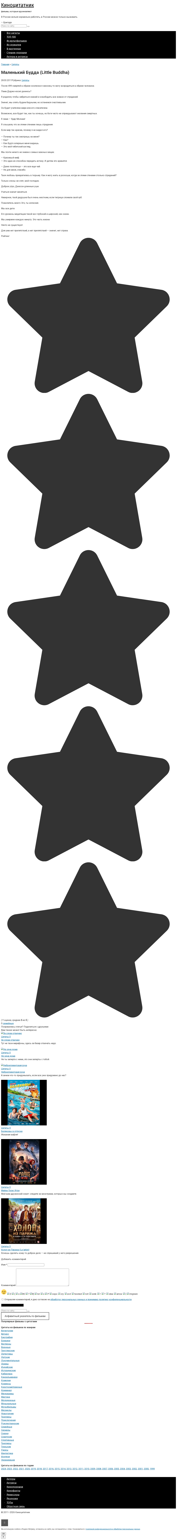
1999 (152, 1468)
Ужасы (4, 1450)
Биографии (7, 1337)
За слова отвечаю (10, 1040)
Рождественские (10, 1423)
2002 (134, 1468)
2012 (74, 1468)
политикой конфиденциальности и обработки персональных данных (113, 1529)
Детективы (7, 1354)
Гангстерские (8, 1350)
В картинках (14, 48)
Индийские (7, 1367)
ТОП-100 (11, 36)
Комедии (6, 1380)
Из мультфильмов (17, 40)
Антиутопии (7, 1330)
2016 (51, 1468)
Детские (5, 1357)
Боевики (5, 1340)
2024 (3, 1468)
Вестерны (6, 1344)
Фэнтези (5, 1456)
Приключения (8, 1420)
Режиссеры (13, 1494)
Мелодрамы (7, 1393)
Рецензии (12, 1498)
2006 (110, 1468)
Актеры (11, 1478)
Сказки (4, 1433)
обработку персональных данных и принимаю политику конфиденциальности (91, 1299)
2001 (140, 1468)
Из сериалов (14, 44)
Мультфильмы (8, 1407)
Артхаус (5, 1334)
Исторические (8, 1370)
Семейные (6, 1427)
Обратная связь (16, 1506)
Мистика (5, 1397)
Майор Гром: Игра (10, 1190)
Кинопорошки (15, 1486)
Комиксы (6, 1383)
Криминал (6, 1390)
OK (3, 1534)
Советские (6, 1436)
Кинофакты (13, 1490)
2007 (104, 1468)
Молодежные (8, 1400)
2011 (80, 1468)
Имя (4, 1264)
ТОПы (10, 1502)
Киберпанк (6, 1373)
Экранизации (8, 1460)
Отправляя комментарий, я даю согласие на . (68, 1299)
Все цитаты (13, 33)
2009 (92, 1468)
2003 (128, 1468)
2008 (98, 1468)
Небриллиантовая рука (13, 1072)
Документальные (10, 1360)
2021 (21, 1468)
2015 (57, 1468)
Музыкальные (8, 1403)
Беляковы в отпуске (12, 1131)
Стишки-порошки (17, 52)
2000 (146, 1468)
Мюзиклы (6, 1410)
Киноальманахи (9, 1377)
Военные (6, 1347)
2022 (15, 1468)
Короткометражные (11, 1387)
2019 (33, 1468)
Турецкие (6, 1446)
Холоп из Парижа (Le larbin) (15, 1249)
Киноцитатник (17, 5)
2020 (27, 1468)
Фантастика (7, 1453)
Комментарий (8, 1285)
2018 (39, 1468)
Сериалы (5, 1430)
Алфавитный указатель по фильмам (25, 1316)
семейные (8, 1023)
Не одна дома (8, 1056)
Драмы (5, 1364)
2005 (116, 1468)
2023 (9, 1468)
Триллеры (6, 1417)
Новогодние (7, 1413)
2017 (45, 1468)
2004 (122, 1468)
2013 (69, 1468)
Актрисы (11, 1482)
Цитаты (25, 80)
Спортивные (7, 1440)
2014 (63, 1468)
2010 (86, 1468)
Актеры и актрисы (17, 56)
